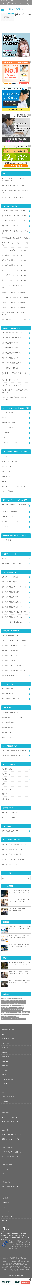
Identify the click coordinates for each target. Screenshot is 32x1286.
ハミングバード (6, 540)
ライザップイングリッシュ (10, 521)
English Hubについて (7, 1202)
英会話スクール (4, 2)
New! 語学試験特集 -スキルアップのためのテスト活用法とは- (15, 179)
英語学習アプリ (12, 2)
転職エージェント (7, 1169)
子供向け (25, 2)
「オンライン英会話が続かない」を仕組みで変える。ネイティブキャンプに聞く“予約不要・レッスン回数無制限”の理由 (19, 891)
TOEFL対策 (17, 2)
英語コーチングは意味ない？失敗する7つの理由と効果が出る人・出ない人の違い (19, 946)
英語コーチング (25, 1012)
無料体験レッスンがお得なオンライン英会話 (15, 232)
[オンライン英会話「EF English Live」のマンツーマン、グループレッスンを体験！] (4, 902)
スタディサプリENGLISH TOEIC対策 (13, 755)
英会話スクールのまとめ (9, 675)
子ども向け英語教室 (8, 694)
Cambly (4, 437)
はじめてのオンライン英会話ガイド (12, 1117)
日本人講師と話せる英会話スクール (13, 368)
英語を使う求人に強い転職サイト (12, 849)
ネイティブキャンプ (8, 427)
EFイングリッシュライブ (9, 442)
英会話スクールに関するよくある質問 (13, 670)
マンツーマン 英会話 (19, 1005)
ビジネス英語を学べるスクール (11, 343)
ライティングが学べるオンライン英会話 (14, 270)
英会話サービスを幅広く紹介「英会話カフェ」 (14, 1235)
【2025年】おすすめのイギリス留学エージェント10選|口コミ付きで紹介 (20, 981)
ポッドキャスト (6, 789)
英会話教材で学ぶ (7, 769)
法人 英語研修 (22, 1019)
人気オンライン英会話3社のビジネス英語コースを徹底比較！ (19, 909)
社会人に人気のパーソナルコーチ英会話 (14, 640)
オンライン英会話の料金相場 (11, 592)
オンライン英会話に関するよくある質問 (14, 612)
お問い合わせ (5, 1211)
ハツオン (4, 545)
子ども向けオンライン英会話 (11, 699)
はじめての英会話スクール (10, 635)
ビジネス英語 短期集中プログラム (12, 353)
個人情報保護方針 (7, 1216)
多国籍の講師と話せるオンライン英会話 (14, 260)
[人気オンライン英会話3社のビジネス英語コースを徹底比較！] (4, 911)
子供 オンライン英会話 (7, 1019)
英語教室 (20, 1009)
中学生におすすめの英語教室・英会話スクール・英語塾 (15, 398)
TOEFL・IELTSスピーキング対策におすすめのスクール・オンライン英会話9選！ (19, 973)
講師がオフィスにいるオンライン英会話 (14, 280)
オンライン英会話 (7, 2)
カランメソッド (5, 1009)
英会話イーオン (6, 466)
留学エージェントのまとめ (10, 737)
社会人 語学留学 (21, 1000)
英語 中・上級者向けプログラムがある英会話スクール (15, 391)
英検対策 (23, 2)
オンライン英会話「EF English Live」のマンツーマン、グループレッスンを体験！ (19, 900)
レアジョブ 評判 (25, 1014)
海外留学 (19, 1012)
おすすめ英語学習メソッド (10, 812)
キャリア (31, 2)
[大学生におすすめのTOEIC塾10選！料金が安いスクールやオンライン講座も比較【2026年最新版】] (4, 929)
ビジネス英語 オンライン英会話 (9, 1000)
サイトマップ (5, 1220)
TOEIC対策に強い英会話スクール (12, 333)
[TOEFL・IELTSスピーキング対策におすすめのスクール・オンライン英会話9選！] (4, 975)
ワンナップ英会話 (7, 491)
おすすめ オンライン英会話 (17, 1007)
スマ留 (4, 558)
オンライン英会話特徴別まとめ (11, 602)
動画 (3, 784)
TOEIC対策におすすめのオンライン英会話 (15, 238)
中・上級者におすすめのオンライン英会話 (15, 297)
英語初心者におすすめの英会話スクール (14, 385)
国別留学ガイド (6, 732)
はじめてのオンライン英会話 (11, 577)
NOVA (4, 481)
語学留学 (4, 1052)
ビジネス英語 (18, 998)
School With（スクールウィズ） (11, 563)
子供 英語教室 (15, 1016)
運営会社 (4, 1207)
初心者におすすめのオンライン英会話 (13, 292)
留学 (9, 2)
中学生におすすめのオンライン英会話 (13, 302)
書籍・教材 (5, 794)
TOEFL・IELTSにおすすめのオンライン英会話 (15, 244)
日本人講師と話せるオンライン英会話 (13, 255)
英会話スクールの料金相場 (10, 650)
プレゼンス (5, 526)
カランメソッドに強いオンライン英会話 (14, 250)
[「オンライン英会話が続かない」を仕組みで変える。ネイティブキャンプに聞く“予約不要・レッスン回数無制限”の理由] (4, 893)
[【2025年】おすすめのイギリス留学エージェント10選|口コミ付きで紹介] (4, 984)
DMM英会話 (5, 417)
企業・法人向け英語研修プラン (11, 831)
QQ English (5, 432)
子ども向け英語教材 (8, 689)
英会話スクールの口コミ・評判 (11, 665)
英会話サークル (6, 779)
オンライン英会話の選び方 (10, 597)
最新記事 (4, 1034)
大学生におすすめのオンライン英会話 (13, 307)
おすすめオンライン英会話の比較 (12, 622)
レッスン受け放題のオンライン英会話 (13, 265)
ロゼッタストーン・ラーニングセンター (14, 486)
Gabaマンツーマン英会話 (9, 461)
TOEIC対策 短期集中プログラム (11, 338)
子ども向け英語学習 (7, 1079)
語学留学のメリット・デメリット (12, 717)
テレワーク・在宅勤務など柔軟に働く (13, 859)
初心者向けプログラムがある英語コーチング (15, 374)
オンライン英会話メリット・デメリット (14, 587)
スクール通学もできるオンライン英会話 (14, 275)
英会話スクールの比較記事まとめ (11, 1156)
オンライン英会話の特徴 (9, 582)
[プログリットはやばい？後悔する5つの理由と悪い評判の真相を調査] (4, 938)
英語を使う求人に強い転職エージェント (14, 844)
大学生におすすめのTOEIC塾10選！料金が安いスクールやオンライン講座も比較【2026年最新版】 (20, 927)
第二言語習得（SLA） (8, 817)
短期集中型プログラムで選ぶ (11, 348)
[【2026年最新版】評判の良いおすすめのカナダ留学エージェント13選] (4, 965)
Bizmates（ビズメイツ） (9, 422)
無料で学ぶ (5, 799)
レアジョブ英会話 (7, 412)
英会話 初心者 (13, 1009)
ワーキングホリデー (6, 1016)
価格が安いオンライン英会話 (11, 226)
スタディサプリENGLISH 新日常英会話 (14, 750)
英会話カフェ (6, 774)
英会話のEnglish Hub (18, 1275)
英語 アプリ (4, 1014)
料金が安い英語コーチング (10, 380)
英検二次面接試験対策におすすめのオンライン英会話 (15, 313)
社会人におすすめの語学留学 (11, 712)
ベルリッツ (5, 456)
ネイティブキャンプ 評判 (14, 1014)
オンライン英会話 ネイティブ (8, 1012)
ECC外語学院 (6, 476)
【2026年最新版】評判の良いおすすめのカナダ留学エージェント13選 (20, 963)
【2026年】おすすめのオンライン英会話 (14, 211)
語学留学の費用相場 (8, 722)
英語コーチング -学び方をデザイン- (12, 197)
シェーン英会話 (6, 471)
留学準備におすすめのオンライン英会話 (14, 319)
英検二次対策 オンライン (19, 1003)
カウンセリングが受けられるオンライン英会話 (15, 286)
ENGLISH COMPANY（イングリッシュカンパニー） (15, 505)
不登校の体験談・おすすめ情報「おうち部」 (14, 1233)
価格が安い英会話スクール (10, 358)
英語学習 (4, 998)
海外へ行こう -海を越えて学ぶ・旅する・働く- (15, 191)
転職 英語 (16, 1019)
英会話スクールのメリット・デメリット (14, 645)
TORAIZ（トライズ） (8, 516)
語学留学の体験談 (7, 727)
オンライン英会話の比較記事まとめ (12, 1152)
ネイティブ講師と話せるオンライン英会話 (15, 216)
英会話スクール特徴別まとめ (11, 660)
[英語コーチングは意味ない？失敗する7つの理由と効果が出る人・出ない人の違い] (4, 948)
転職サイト (5, 1174)
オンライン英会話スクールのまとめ (13, 617)
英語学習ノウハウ (28, 2)
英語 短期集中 (10, 998)
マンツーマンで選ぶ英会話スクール (13, 363)
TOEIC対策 (14, 2)
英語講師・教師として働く (10, 864)
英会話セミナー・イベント (9, 1038)
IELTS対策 (20, 2)
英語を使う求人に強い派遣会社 (11, 854)
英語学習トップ (1, 2)
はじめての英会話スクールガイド (11, 1121)
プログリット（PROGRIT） (10, 511)
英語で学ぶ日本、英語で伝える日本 (13, 185)
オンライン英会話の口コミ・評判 (12, 607)
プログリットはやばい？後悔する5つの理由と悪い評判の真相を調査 (19, 936)
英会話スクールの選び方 (9, 655)
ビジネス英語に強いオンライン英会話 (13, 221)
